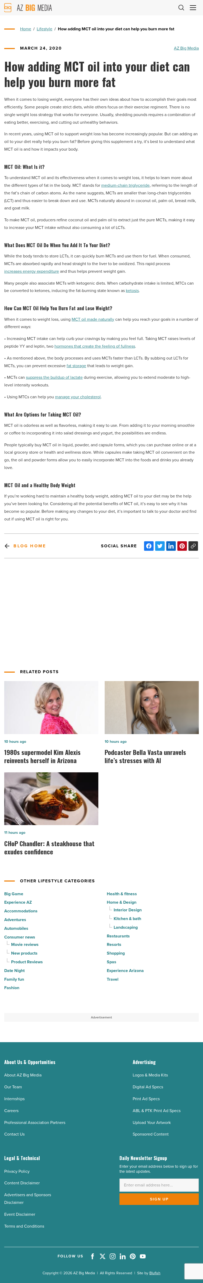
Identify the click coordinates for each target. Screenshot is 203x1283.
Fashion (11, 988)
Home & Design (121, 902)
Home (25, 29)
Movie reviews (25, 944)
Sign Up (159, 1199)
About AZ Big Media (22, 1075)
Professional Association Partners (34, 1122)
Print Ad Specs (146, 1099)
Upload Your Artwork (152, 1122)
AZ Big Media (186, 48)
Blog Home (29, 546)
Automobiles (16, 928)
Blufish (154, 1273)
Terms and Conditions (24, 1226)
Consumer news (19, 937)
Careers (11, 1111)
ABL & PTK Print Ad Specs (157, 1111)
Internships (14, 1099)
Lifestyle (44, 29)
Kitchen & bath (127, 919)
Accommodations (21, 911)
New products (24, 953)
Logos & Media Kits (150, 1075)
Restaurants (118, 936)
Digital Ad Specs (148, 1087)
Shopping (116, 953)
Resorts (114, 944)
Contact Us (14, 1134)
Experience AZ (18, 902)
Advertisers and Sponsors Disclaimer (27, 1198)
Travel (112, 979)
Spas (111, 962)
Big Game (13, 894)
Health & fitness (122, 894)
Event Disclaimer (19, 1214)
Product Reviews (27, 962)
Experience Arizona (125, 971)
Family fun (14, 979)
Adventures (15, 920)
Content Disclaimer (22, 1183)
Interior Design (128, 910)
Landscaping (126, 927)
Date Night (14, 971)
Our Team (13, 1087)
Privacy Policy (17, 1171)
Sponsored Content (151, 1134)
